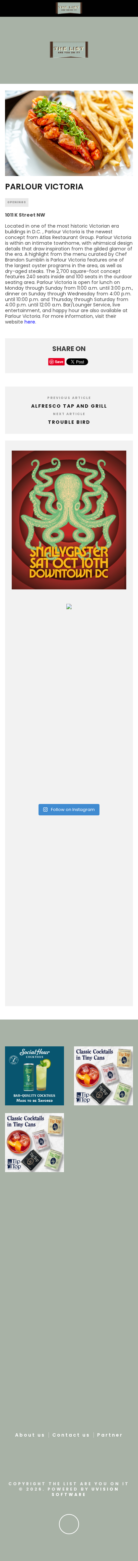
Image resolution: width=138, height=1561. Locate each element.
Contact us (71, 1435)
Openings (16, 202)
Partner (110, 1435)
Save (59, 361)
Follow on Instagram (72, 809)
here (29, 322)
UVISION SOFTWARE (85, 1491)
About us (30, 1435)
